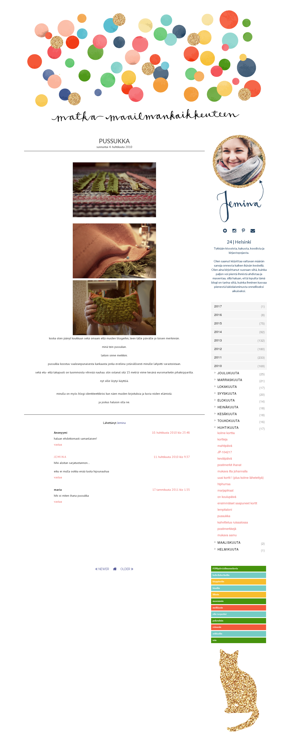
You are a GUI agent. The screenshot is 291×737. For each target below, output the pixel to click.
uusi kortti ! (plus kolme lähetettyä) (241, 477)
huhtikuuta (228, 427)
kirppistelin (218, 581)
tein (214, 640)
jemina (60, 457)
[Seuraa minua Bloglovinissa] (225, 231)
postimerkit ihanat (229, 465)
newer (104, 569)
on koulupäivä (227, 497)
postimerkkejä (227, 528)
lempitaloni (225, 509)
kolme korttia (226, 433)
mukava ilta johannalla (233, 471)
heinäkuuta (228, 407)
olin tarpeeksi (219, 614)
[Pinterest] (243, 231)
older (125, 569)
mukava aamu (227, 535)
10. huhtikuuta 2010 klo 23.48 (171, 432)
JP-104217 (225, 452)
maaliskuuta (229, 542)
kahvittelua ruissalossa (233, 522)
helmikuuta (228, 549)
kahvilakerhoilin (221, 575)
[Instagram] (234, 231)
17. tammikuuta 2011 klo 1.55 (171, 490)
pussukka (224, 516)
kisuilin (216, 588)
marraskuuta (230, 380)
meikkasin (218, 608)
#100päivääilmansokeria (225, 568)
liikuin (216, 594)
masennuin (218, 601)
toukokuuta (229, 421)
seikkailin (217, 633)
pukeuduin (218, 620)
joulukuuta (228, 373)
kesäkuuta (227, 414)
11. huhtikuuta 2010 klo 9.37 (172, 457)
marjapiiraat (225, 490)
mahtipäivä (225, 445)
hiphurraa (224, 484)
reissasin (217, 627)
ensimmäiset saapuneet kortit (237, 503)
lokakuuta (227, 386)
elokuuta (226, 400)
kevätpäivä (225, 458)
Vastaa (58, 444)
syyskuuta (227, 393)
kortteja (223, 439)
